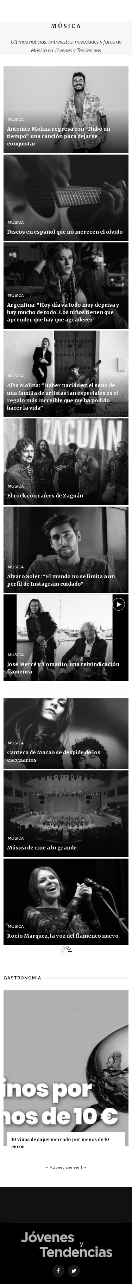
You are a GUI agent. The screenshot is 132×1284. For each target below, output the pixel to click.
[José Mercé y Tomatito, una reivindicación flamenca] (66, 637)
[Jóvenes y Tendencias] (66, 1243)
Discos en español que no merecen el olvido (65, 232)
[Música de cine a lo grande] (66, 813)
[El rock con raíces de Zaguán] (66, 461)
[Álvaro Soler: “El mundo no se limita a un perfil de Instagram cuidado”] (66, 549)
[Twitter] (74, 1271)
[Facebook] (58, 1271)
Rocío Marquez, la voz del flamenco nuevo (63, 936)
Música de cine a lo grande (42, 848)
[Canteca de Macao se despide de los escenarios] (66, 725)
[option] (66, 1074)
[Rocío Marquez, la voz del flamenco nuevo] (66, 901)
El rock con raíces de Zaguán (45, 496)
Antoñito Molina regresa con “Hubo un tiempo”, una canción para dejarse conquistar (58, 136)
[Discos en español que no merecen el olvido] (66, 197)
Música (16, 119)
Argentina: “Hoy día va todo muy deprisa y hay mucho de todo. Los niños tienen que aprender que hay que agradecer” (63, 312)
